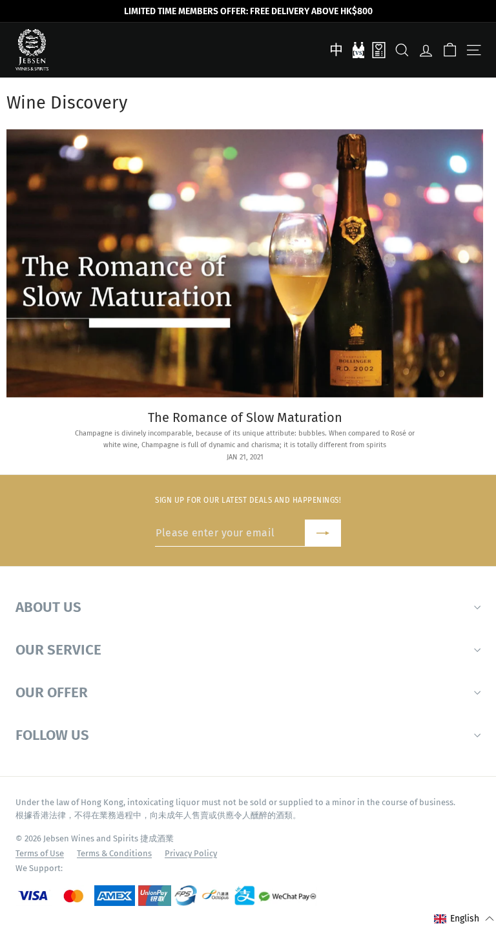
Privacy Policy (191, 853)
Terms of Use (40, 853)
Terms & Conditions (114, 853)
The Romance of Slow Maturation (245, 417)
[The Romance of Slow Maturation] (244, 263)
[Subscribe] (323, 533)
